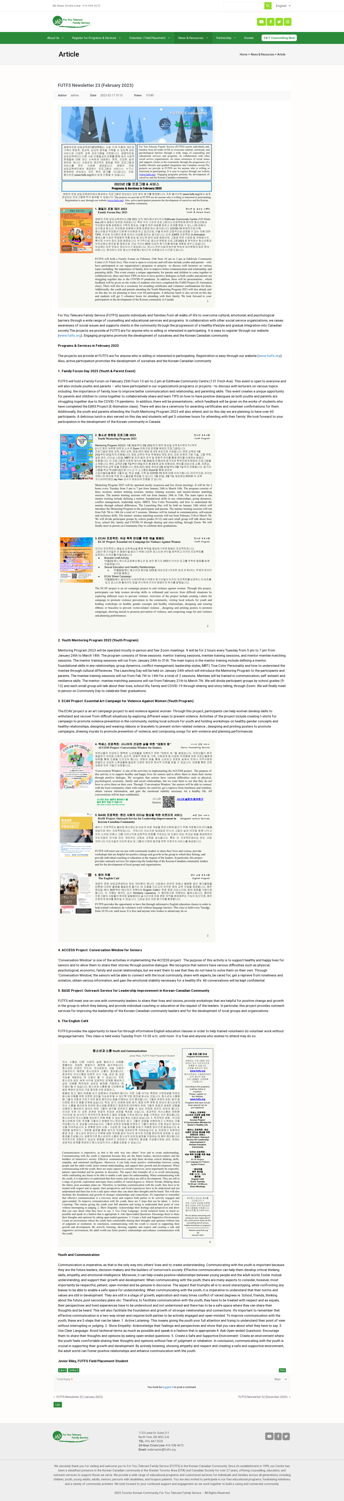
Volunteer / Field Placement (147, 38)
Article (281, 54)
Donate (249, 38)
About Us (53, 38)
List (58, 1404)
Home (243, 54)
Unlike (73, 1370)
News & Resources (190, 38)
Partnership (223, 38)
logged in (167, 1387)
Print (282, 1370)
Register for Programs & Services (94, 38)
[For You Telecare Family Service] (72, 21)
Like (62, 1370)
